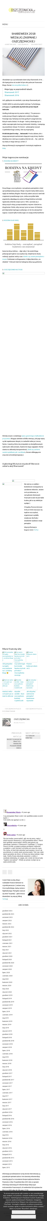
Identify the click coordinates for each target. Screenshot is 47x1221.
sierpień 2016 (7, 1125)
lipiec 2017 (6, 1089)
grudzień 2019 (7, 995)
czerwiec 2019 (7, 1015)
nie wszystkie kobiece (19, 85)
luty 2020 (5, 989)
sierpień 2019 (7, 1008)
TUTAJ (36, 530)
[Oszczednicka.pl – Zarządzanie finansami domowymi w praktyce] (23, 10)
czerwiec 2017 (7, 1093)
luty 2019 (5, 1028)
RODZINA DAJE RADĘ (11, 220)
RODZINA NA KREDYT (11, 161)
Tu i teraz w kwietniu (30, 737)
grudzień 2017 (7, 1073)
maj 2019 (5, 1018)
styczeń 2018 (7, 1070)
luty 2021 (5, 950)
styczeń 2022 (7, 933)
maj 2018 (5, 1057)
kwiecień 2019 (7, 1021)
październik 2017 (8, 1080)
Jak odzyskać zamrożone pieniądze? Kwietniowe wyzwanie (31, 696)
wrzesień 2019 (7, 1005)
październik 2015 (8, 1158)
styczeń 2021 (7, 953)
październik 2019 (8, 1002)
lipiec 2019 (6, 1011)
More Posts (19, 723)
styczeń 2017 (7, 1109)
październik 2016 (8, 1119)
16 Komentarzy (36, 44)
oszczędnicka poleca (34, 709)
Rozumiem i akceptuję (23, 1212)
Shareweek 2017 (12, 92)
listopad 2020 (7, 959)
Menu (5, 24)
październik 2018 (8, 1041)
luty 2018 (5, 1067)
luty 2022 (5, 930)
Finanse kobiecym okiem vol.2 (31, 666)
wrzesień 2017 (7, 1083)
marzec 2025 (6, 924)
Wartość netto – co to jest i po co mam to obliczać (7, 694)
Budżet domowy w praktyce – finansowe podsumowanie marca (14, 744)
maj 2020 (5, 979)
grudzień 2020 (7, 956)
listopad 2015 (7, 1154)
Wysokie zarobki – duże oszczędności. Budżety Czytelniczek (19, 696)
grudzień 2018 (7, 1034)
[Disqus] (23, 779)
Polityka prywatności (23, 1217)
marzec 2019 (6, 1024)
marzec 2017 (6, 1102)
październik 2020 (8, 963)
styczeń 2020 (7, 992)
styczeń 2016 (7, 1148)
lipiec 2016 (6, 1128)
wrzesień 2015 (7, 1161)
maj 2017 (5, 1096)
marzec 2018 (6, 1063)
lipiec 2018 (6, 1050)
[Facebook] (4, 872)
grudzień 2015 (7, 1151)
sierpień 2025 (7, 920)
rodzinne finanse (8, 711)
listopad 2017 (7, 1076)
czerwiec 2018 (7, 1054)
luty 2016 (5, 1145)
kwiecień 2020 (7, 982)
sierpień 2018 (7, 1047)
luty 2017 (5, 1106)
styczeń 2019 (7, 1031)
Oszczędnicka (23, 44)
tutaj (3, 148)
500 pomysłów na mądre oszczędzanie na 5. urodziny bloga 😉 (7, 668)
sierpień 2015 (7, 1164)
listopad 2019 (7, 998)
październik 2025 (8, 914)
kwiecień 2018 (7, 1060)
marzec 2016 (6, 1141)
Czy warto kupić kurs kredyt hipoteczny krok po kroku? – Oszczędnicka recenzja (19, 669)
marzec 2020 (6, 985)
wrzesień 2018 (7, 1044)
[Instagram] (10, 872)
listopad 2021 (7, 940)
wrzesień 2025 (7, 917)
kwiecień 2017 (7, 1099)
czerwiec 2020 (7, 976)
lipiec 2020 (6, 972)
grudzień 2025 (7, 911)
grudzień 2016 (7, 1112)
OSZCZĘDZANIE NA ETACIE (13, 269)
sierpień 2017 (7, 1086)
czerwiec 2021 (7, 943)
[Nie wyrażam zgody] (44, 1206)
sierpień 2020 (7, 969)
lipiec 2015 (6, 1167)
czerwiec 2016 (7, 1132)
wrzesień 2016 (7, 1122)
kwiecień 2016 (7, 1138)
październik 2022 (8, 927)
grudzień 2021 (7, 937)
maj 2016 (5, 1135)
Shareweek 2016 (12, 95)
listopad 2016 (7, 1115)
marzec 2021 (6, 946)
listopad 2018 (7, 1037)
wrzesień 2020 (7, 966)
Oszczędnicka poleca (13, 709)
